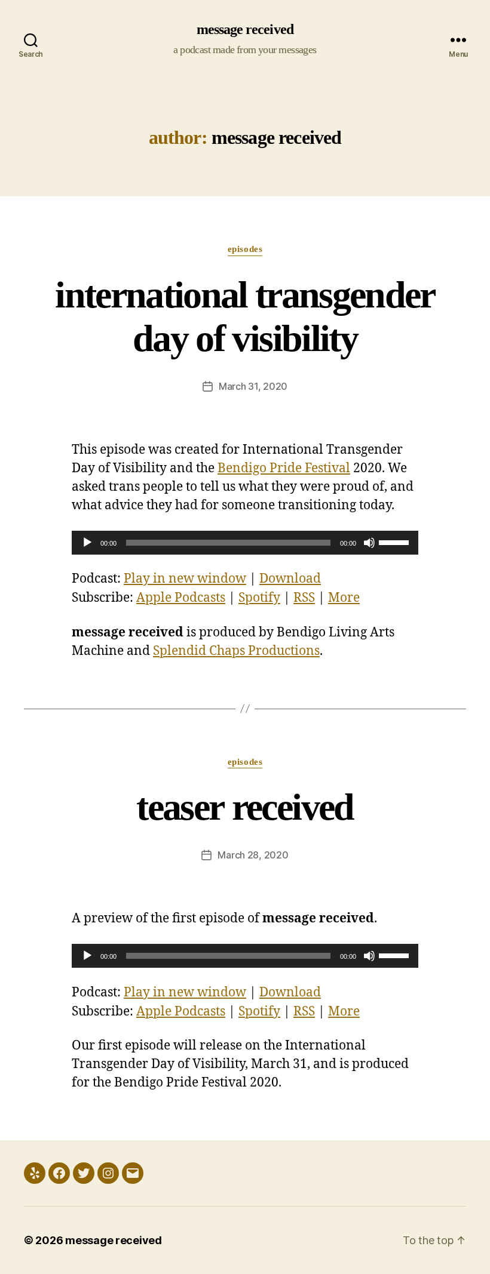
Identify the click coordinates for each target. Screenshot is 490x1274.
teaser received (244, 808)
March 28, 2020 (253, 855)
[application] (245, 543)
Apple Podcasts (180, 598)
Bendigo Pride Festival (284, 468)
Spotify (259, 598)
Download (290, 579)
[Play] (87, 543)
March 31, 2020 (253, 386)
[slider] (395, 541)
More (344, 598)
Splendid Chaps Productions (236, 651)
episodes (245, 249)
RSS (304, 598)
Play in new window (185, 579)
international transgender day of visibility (245, 317)
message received (245, 30)
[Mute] (369, 543)
